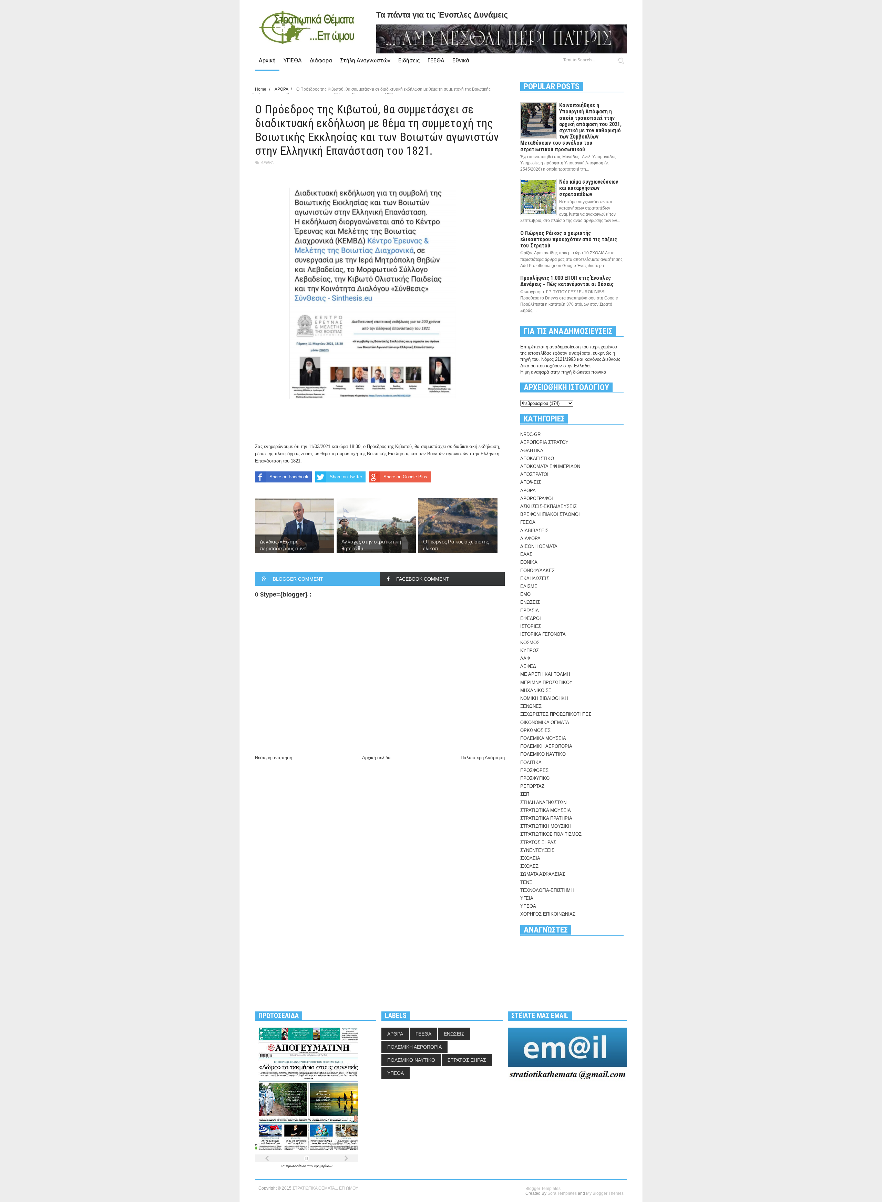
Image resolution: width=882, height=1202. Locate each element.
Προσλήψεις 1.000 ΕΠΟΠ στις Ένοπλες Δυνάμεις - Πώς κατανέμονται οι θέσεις (567, 281)
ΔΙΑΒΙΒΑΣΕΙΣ (534, 530)
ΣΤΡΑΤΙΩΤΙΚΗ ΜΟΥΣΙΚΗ (545, 826)
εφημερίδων (323, 1166)
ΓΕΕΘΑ (436, 60)
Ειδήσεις (409, 60)
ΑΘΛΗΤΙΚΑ (531, 450)
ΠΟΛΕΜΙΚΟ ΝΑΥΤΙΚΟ (543, 754)
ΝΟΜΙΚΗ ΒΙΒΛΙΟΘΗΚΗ (544, 698)
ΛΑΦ (525, 658)
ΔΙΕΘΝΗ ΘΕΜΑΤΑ (538, 546)
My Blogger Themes (605, 1193)
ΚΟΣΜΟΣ (530, 642)
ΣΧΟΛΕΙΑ (530, 858)
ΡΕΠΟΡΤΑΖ (532, 786)
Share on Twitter (346, 476)
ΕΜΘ (525, 594)
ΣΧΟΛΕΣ (529, 866)
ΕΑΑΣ (526, 554)
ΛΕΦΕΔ (528, 666)
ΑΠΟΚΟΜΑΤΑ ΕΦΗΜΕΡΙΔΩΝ (550, 466)
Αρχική (267, 60)
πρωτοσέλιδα (296, 1166)
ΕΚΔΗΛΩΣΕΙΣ (534, 578)
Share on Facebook (288, 476)
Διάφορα (321, 60)
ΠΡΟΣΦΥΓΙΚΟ (535, 778)
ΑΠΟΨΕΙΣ (530, 482)
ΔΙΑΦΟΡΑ (530, 538)
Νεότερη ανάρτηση (273, 757)
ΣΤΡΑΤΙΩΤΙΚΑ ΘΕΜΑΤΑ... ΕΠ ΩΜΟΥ (325, 1188)
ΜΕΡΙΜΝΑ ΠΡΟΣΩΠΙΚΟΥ (546, 682)
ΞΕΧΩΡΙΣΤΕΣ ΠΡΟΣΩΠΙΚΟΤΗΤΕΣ (555, 714)
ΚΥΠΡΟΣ (529, 650)
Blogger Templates (543, 1188)
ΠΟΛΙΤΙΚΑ (531, 762)
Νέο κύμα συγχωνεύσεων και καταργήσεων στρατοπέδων (588, 188)
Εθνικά (460, 60)
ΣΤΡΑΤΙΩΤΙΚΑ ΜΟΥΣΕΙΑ (545, 810)
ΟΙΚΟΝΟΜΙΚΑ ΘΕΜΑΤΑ (544, 722)
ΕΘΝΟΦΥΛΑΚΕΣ (537, 570)
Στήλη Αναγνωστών (365, 60)
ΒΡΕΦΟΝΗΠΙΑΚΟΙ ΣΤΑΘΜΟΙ (550, 514)
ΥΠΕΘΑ (293, 60)
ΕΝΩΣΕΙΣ (530, 602)
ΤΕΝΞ (526, 882)
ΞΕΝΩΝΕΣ (531, 706)
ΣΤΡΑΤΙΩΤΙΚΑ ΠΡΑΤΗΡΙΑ (546, 818)
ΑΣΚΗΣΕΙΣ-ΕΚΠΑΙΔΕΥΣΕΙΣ (548, 506)
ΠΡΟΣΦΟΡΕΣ (534, 770)
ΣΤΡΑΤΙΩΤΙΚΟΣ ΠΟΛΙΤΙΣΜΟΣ (551, 834)
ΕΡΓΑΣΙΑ (529, 610)
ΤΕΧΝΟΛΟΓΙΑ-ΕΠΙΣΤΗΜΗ (547, 890)
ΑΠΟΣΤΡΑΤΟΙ (534, 474)
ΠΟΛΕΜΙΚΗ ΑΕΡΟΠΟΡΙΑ (546, 746)
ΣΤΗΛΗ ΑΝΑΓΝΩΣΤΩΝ (543, 802)
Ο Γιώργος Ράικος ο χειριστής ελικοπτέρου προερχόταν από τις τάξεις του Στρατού (568, 239)
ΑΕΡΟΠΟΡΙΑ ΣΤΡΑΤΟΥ (544, 442)
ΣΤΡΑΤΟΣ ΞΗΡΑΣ (538, 842)
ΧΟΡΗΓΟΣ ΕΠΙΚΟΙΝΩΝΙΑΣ (547, 914)
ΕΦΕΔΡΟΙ (530, 618)
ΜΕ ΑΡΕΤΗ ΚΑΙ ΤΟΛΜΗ (545, 674)
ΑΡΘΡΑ (267, 162)
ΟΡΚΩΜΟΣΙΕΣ (535, 730)
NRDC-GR (530, 434)
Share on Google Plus (405, 476)
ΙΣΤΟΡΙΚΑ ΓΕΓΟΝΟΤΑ (543, 634)
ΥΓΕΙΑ (526, 898)
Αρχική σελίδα (376, 757)
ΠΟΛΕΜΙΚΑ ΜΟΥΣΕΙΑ (543, 738)
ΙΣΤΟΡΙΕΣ (530, 626)
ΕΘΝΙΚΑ (528, 562)
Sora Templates (562, 1193)
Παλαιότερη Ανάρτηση (483, 757)
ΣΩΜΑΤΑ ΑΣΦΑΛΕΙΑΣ (542, 874)
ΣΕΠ (524, 794)
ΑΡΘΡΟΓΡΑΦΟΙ (536, 498)
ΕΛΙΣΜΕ (528, 586)
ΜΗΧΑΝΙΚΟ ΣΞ (535, 690)
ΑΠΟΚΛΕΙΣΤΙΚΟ (537, 458)
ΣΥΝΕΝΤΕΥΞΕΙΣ (537, 850)
